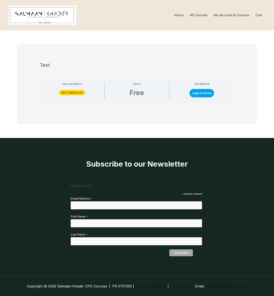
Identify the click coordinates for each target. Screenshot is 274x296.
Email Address (81, 199)
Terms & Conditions (151, 286)
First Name (79, 217)
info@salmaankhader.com (226, 286)
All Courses (198, 15)
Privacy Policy (181, 286)
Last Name (79, 234)
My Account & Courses (231, 15)
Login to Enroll (201, 93)
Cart (259, 15)
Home (178, 15)
